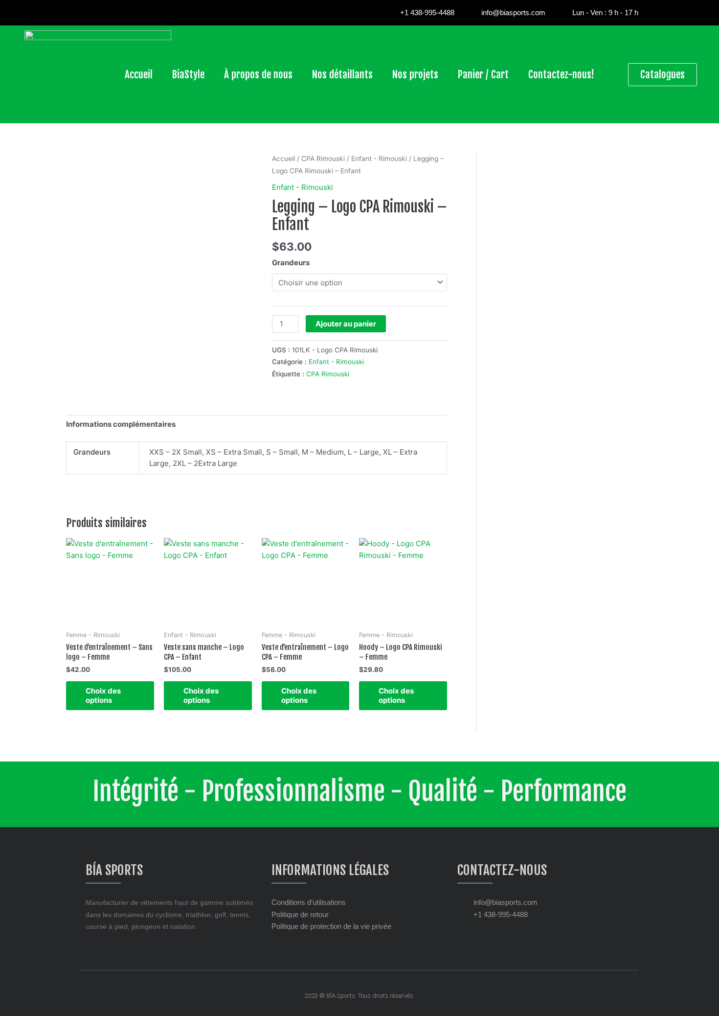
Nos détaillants (342, 74)
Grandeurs (291, 262)
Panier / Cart (483, 74)
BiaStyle (188, 74)
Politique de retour (300, 914)
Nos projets (415, 74)
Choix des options (103, 695)
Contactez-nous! (561, 74)
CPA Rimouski (323, 158)
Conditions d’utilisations (308, 902)
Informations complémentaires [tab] (121, 424)
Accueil (139, 74)
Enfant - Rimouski (379, 158)
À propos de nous (258, 74)
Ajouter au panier (345, 323)
